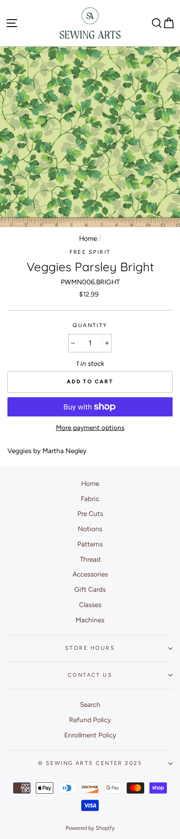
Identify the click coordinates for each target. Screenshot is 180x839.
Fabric (90, 499)
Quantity (90, 325)
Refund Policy (90, 720)
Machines (90, 620)
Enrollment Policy (90, 735)
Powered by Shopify (90, 828)
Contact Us (90, 675)
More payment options (90, 427)
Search (90, 704)
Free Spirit (90, 252)
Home (88, 238)
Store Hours (90, 648)
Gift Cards (90, 589)
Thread (90, 559)
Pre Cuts (90, 513)
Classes (90, 604)
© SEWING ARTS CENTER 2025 (90, 763)
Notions (90, 529)
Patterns (90, 544)
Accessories (90, 574)
